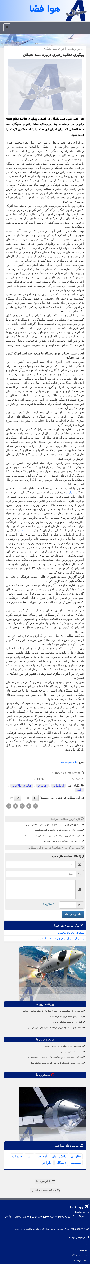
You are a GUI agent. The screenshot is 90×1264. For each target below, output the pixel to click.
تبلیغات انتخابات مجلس (71, 932)
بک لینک (83, 1250)
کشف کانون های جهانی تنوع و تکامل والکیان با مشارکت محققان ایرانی (54, 824)
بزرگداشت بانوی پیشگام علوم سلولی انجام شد (63, 841)
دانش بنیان (59, 1156)
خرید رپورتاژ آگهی (79, 1255)
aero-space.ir (69, 762)
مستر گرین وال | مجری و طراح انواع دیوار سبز (58, 938)
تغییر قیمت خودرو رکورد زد (72, 1052)
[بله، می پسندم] (35, 798)
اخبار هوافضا (44, 1181)
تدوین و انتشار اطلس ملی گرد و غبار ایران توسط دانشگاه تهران (57, 1063)
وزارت (70, 492)
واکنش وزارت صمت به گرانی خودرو (68, 1022)
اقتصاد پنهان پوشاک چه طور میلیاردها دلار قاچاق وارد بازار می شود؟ (55, 1027)
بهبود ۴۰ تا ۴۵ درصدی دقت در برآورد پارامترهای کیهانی (59, 830)
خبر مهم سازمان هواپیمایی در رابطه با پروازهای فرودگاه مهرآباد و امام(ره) (53, 1011)
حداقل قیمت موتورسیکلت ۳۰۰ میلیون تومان (64, 1046)
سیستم (76, 1163)
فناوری (42, 785)
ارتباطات (23, 530)
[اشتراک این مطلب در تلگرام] (29, 805)
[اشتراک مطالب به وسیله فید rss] (9, 805)
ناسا (79, 789)
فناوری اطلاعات (21, 785)
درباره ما (83, 1245)
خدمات (17, 1156)
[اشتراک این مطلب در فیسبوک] (15, 805)
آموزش (42, 1156)
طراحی (46, 1163)
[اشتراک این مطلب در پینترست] (22, 805)
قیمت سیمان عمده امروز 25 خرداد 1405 (66, 1016)
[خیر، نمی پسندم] (17, 798)
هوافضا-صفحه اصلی (44, 1190)
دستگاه (61, 1163)
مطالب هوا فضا (80, 1260)
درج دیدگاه (71, 914)
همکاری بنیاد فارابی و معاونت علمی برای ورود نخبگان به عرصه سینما (54, 836)
